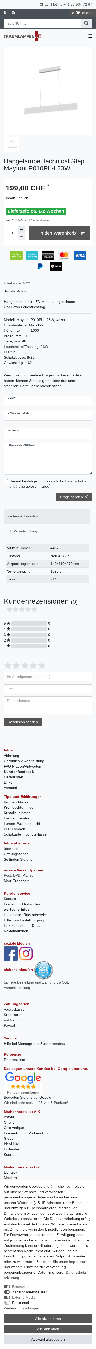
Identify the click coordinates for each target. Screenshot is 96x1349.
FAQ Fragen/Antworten (22, 766)
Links (8, 782)
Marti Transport (16, 881)
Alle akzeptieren (48, 1319)
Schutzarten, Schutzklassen (26, 834)
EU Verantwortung (22, 531)
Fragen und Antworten (22, 904)
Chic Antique (14, 1128)
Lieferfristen (13, 777)
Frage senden (71, 497)
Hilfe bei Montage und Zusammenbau (34, 1044)
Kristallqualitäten (17, 813)
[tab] (47, 516)
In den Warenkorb (57, 233)
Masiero (10, 1178)
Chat (44, 4)
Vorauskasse (14, 1009)
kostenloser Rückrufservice (26, 915)
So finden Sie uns (18, 859)
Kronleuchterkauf (17, 802)
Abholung (11, 755)
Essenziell (20, 1287)
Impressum (78, 1262)
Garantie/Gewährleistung (24, 761)
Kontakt (10, 899)
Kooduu (10, 1154)
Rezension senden (23, 722)
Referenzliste (14, 1060)
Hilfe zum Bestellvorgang (24, 920)
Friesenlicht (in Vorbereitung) (27, 1133)
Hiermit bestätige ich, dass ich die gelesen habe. (47, 483)
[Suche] (86, 23)
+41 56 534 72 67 (77, 4)
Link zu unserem (22, 925)
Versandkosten (40, 220)
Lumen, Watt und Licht (22, 823)
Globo (9, 1138)
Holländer (11, 1149)
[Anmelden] (5, 13)
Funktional (20, 1303)
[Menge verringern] (21, 236)
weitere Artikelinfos (23, 516)
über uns (11, 849)
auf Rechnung (15, 1020)
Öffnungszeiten (16, 854)
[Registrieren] (14, 13)
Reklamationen (16, 931)
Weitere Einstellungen (21, 1308)
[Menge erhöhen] (21, 229)
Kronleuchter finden (20, 807)
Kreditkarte (13, 1015)
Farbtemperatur (16, 818)
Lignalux (10, 1172)
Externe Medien (25, 1297)
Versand (10, 788)
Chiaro (9, 1122)
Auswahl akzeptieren (48, 1339)
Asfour (9, 1117)
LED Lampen (14, 829)
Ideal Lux (11, 1144)
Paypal (9, 1025)
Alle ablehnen (48, 1329)
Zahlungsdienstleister (29, 1292)
